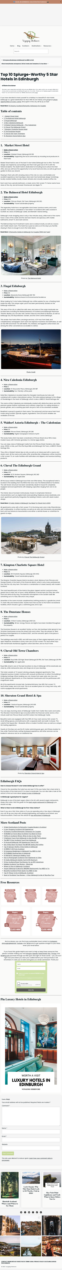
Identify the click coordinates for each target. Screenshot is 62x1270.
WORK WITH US (12, 1261)
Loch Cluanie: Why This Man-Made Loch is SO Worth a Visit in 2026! (31, 1190)
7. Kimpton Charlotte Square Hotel (15, 129)
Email (4, 1136)
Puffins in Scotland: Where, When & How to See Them (22, 836)
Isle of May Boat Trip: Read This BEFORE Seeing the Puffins (23, 845)
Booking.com (5, 956)
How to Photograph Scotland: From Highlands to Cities (22, 858)
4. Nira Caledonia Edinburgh (13, 123)
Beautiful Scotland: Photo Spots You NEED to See (20, 871)
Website (5, 1144)
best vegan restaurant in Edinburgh (41, 802)
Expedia (35, 954)
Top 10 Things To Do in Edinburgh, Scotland (18, 873)
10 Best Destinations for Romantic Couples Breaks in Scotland (25, 827)
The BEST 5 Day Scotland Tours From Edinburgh (20, 840)
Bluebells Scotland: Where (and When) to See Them (10, 1203)
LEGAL (32, 1261)
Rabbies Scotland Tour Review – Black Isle (18, 864)
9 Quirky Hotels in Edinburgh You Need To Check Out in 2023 (29, 503)
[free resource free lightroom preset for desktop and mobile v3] (10, 896)
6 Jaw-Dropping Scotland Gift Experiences (18, 829)
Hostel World (42, 954)
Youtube (20, 943)
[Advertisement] (31, 15)
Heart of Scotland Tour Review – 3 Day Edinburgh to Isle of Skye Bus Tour (29, 875)
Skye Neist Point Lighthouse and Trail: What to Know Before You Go (52, 1196)
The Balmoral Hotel (34, 278)
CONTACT (4, 1261)
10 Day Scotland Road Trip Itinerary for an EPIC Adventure (24, 862)
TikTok (28, 943)
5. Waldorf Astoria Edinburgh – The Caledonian (20, 125)
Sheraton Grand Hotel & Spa (34, 773)
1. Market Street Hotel (11, 116)
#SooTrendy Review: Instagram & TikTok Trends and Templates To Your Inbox (24, 63)
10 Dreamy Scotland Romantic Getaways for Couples (27, 106)
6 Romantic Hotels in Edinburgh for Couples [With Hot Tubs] (29, 232)
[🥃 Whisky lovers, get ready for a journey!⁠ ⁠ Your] (52, 1246)
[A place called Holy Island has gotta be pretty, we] (31, 1246)
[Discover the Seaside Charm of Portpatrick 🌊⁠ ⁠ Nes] (10, 1246)
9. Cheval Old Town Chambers (14, 134)
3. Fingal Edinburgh (10, 121)
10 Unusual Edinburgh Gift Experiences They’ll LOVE (21, 842)
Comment (6, 1106)
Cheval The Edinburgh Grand (34, 557)
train (37, 440)
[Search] (45, 51)
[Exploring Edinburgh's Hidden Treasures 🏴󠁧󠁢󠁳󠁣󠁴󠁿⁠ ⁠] (52, 1225)
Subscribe (31, 990)
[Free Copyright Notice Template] (15, 921)
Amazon (29, 954)
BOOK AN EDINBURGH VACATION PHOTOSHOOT (31, 2)
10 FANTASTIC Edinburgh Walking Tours (17, 855)
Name (4, 1128)
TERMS (27, 1261)
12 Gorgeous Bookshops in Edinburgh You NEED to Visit (18, 60)
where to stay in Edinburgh (31, 793)
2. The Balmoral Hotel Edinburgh (15, 118)
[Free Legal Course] (46, 921)
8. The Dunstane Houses (12, 131)
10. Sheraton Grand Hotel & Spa (14, 136)
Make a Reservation (11, 197)
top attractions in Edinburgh (40, 815)
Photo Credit (31, 372)
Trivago (53, 954)
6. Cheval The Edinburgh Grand (14, 127)
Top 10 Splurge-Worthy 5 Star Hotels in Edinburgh (21, 847)
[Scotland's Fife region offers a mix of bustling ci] (31, 1225)
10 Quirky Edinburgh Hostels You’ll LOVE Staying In (20, 860)
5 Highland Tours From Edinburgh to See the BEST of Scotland (25, 838)
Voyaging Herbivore (11, 1266)
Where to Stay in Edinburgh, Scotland (17, 866)
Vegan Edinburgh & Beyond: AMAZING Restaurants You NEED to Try (26, 869)
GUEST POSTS (21, 1261)
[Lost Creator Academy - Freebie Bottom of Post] (31, 896)
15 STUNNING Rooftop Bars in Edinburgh (17, 853)
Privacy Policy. (29, 978)
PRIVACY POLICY (39, 1261)
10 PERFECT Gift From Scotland (14, 849)
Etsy (49, 954)
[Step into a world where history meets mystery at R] (10, 1225)
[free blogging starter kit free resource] (51, 896)
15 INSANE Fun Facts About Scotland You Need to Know (22, 834)
